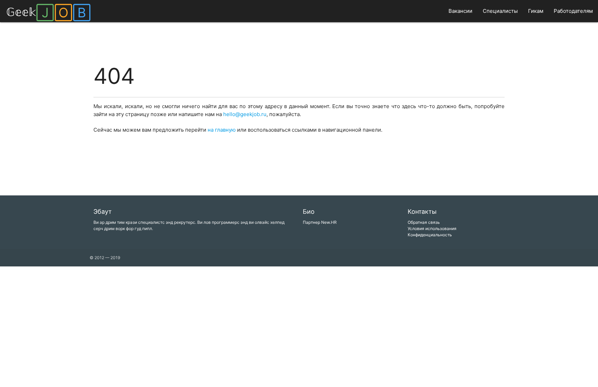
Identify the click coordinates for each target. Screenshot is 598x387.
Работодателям (573, 11)
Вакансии (460, 11)
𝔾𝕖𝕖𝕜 (48, 12)
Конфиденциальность (430, 234)
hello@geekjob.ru (244, 114)
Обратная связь (424, 222)
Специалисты (500, 11)
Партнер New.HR (320, 222)
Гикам (535, 11)
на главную (222, 129)
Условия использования (432, 228)
